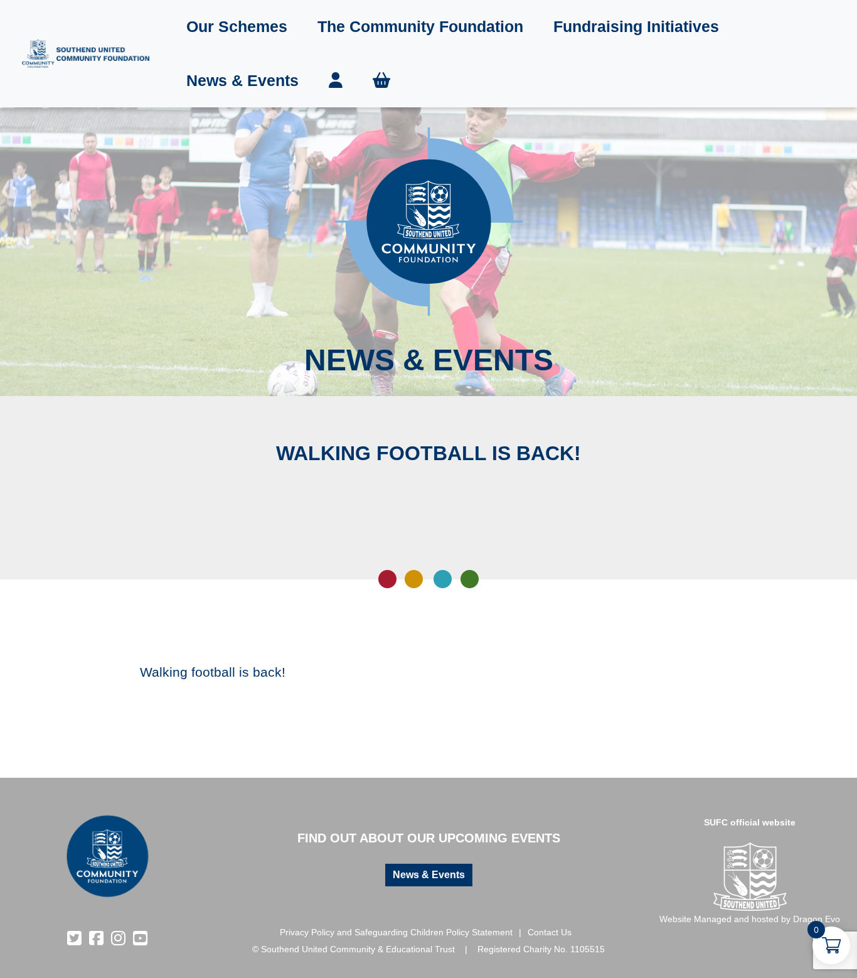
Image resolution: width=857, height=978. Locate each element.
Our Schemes (236, 26)
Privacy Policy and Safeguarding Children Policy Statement (396, 932)
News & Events (242, 80)
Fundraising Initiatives (636, 26)
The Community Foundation (420, 26)
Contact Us (550, 932)
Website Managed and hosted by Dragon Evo (749, 919)
